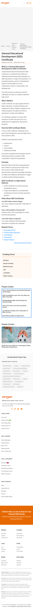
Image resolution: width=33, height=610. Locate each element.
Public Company (7, 276)
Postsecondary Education (12, 232)
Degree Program (9, 239)
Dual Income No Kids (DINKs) (20, 368)
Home (3, 46)
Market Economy (8, 266)
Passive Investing (8, 263)
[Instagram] (15, 409)
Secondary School (9, 230)
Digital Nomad (6, 368)
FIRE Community (7, 373)
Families (25, 371)
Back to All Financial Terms (22, 243)
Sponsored (20, 386)
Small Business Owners (8, 386)
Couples (16, 365)
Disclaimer (13, 606)
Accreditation (8, 235)
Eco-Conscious (16, 371)
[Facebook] (12, 409)
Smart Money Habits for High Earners (13, 316)
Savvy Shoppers (18, 381)
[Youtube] (21, 409)
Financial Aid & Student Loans (14, 46)
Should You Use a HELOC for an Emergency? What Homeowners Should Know (16, 346)
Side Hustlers (16, 384)
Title (4, 270)
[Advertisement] (16, 25)
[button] (24, 3)
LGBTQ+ (25, 378)
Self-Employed (6, 384)
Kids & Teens (17, 378)
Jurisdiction (6, 273)
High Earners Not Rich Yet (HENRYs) (11, 376)
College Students (7, 365)
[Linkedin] (18, 409)
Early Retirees (6, 371)
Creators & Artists (25, 365)
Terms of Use (27, 606)
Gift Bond (6, 260)
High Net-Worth (6, 378)
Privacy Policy (20, 606)
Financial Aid (8, 237)
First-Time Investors (18, 373)
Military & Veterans (7, 381)
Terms (8, 46)
